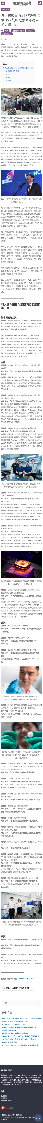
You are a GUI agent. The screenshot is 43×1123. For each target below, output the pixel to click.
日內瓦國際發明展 (18, 31)
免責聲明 (4, 1098)
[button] (3, 3)
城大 (6, 31)
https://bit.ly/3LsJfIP (27, 979)
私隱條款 (4, 1096)
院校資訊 (5, 9)
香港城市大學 (6, 34)
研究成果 (30, 31)
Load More (21, 1058)
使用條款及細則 (6, 1100)
